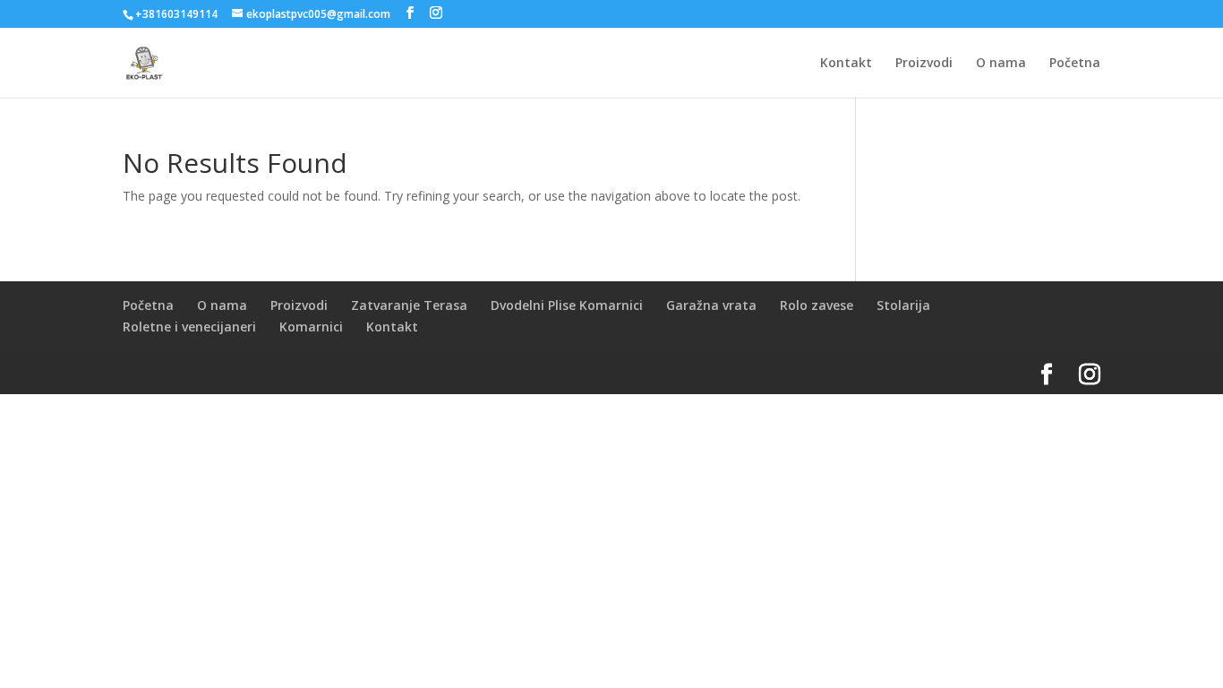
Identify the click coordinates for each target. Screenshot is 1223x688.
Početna (1074, 63)
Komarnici (311, 326)
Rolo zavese (816, 305)
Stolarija (903, 305)
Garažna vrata (711, 305)
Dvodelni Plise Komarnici (567, 305)
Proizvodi (924, 63)
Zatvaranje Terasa (409, 305)
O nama (1001, 63)
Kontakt (846, 63)
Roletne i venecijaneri (189, 326)
